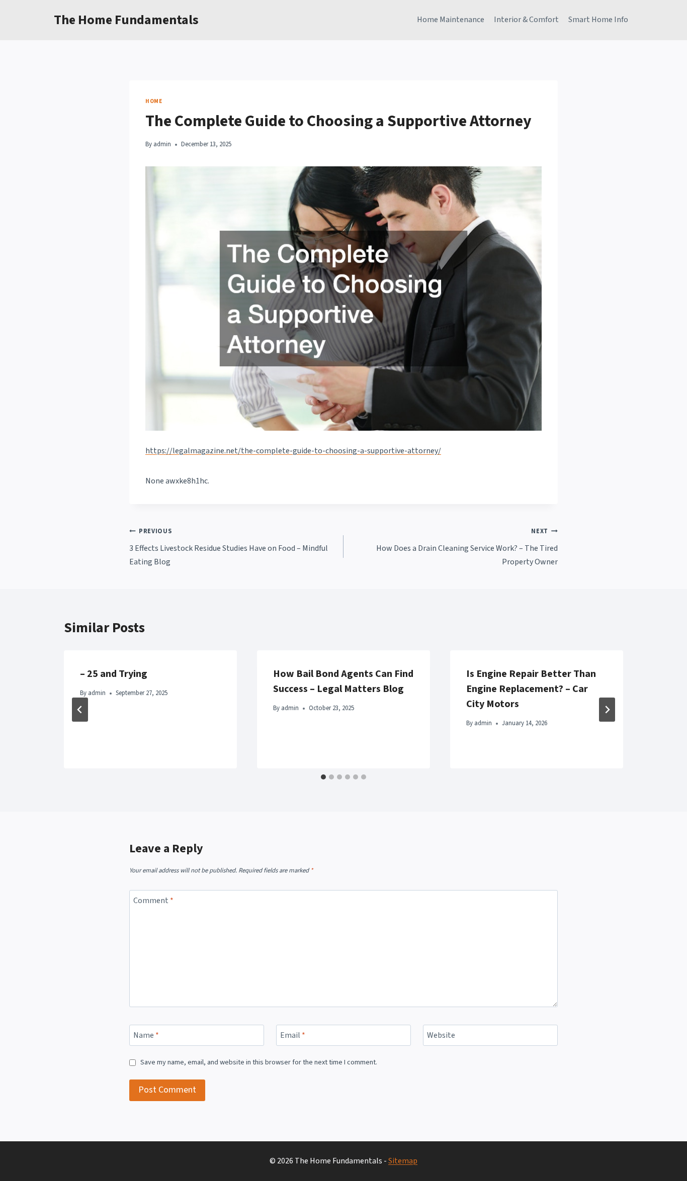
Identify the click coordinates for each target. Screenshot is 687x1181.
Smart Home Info (598, 19)
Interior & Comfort (526, 19)
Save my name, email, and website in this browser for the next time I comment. (258, 1062)
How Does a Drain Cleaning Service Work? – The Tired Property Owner (467, 547)
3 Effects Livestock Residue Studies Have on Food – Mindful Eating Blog (228, 547)
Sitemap (402, 1160)
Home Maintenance (450, 19)
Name (146, 1035)
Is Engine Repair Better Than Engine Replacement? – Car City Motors (531, 689)
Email (292, 1035)
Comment (153, 901)
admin (162, 144)
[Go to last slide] (80, 710)
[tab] (323, 776)
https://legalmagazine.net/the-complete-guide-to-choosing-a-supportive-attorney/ (293, 450)
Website (441, 1035)
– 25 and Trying (113, 674)
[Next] (607, 710)
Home (153, 101)
